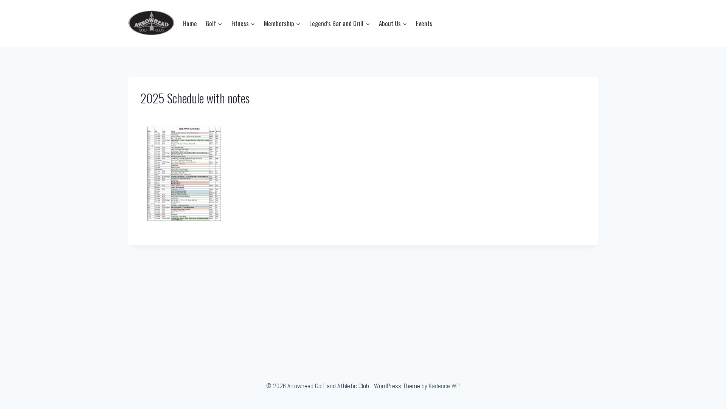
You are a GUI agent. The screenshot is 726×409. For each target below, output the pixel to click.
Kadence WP (444, 386)
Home (190, 23)
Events (424, 23)
